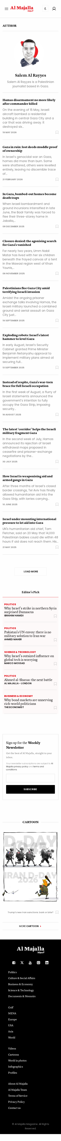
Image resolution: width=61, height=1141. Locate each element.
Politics (10, 604)
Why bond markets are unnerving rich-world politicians (28, 702)
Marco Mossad (14, 663)
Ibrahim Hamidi (14, 615)
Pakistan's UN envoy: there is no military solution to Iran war (27, 634)
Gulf (10, 1007)
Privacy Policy (16, 1102)
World (11, 1037)
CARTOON (31, 822)
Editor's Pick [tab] (30, 592)
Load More (30, 571)
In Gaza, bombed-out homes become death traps (29, 196)
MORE (29, 926)
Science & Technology (20, 652)
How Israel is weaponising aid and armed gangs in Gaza (28, 478)
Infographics (15, 1066)
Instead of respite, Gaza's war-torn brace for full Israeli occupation (28, 384)
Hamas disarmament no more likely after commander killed (29, 102)
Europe (12, 1019)
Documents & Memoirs (22, 996)
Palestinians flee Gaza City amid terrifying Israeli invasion (26, 290)
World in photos (17, 1060)
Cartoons (13, 1054)
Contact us (14, 1108)
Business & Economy (18, 696)
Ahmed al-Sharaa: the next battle (28, 679)
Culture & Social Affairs (21, 978)
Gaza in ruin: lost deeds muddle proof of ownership (30, 149)
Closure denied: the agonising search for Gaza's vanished (29, 243)
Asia (10, 1031)
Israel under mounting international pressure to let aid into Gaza (29, 521)
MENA (12, 1013)
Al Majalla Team (17, 1090)
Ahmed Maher (13, 639)
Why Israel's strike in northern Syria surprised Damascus (30, 610)
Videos (12, 1048)
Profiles (12, 1073)
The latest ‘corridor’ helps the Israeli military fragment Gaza (29, 431)
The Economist (14, 707)
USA (10, 1025)
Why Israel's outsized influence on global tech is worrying (29, 658)
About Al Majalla (18, 1084)
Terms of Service (17, 1096)
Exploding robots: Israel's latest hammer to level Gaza (26, 337)
